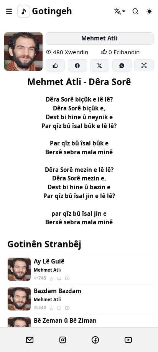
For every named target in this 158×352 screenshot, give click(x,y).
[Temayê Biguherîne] (149, 11)
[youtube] (128, 340)
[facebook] (95, 340)
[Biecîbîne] (55, 65)
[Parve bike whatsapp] (122, 65)
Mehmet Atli (99, 38)
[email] (29, 340)
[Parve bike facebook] (77, 65)
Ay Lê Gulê (49, 261)
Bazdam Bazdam (57, 291)
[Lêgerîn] (120, 11)
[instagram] (62, 340)
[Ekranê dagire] (143, 65)
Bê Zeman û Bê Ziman (65, 320)
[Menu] (9, 11)
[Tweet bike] (99, 65)
